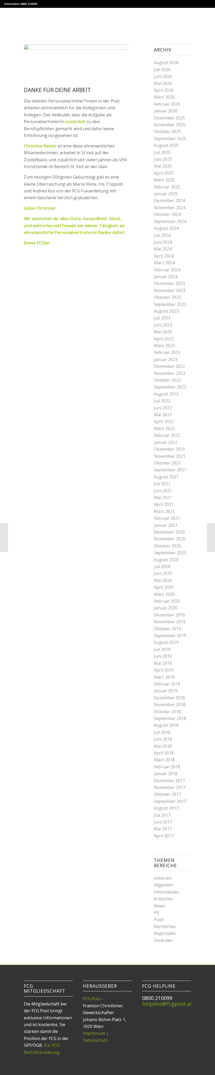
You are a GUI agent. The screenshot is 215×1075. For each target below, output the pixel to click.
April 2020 (164, 587)
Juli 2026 (162, 69)
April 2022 (164, 421)
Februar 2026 (167, 104)
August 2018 (166, 725)
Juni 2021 (163, 491)
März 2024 (164, 263)
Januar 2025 (166, 194)
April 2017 (164, 836)
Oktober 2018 (167, 711)
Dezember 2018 (169, 698)
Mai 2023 (163, 332)
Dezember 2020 (169, 532)
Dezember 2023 (169, 283)
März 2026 (164, 97)
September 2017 (170, 801)
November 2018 (169, 704)
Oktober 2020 (167, 546)
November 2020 (169, 539)
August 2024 (166, 228)
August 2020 (166, 560)
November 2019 (169, 622)
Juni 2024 (163, 242)
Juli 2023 (162, 318)
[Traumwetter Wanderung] (4, 537)
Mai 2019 (163, 663)
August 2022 (166, 394)
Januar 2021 (166, 525)
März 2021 (164, 511)
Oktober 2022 (167, 380)
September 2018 (170, 718)
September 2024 (170, 221)
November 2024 (169, 207)
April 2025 (164, 173)
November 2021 (169, 456)
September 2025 (170, 138)
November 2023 (169, 290)
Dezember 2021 (169, 449)
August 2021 (166, 477)
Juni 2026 (163, 76)
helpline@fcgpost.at (167, 1003)
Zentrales (163, 940)
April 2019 (164, 670)
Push (159, 919)
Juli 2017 (162, 815)
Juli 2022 (162, 401)
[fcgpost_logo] (107, 19)
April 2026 (164, 90)
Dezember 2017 (169, 781)
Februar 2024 (167, 270)
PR (156, 913)
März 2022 (164, 428)
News (159, 906)
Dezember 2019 (169, 615)
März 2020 (164, 594)
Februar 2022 (167, 435)
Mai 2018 (163, 746)
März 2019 (164, 677)
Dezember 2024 (169, 200)
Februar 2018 (167, 767)
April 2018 (164, 753)
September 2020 (170, 553)
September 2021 (170, 470)
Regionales (165, 933)
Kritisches (163, 899)
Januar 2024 (166, 276)
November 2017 (169, 787)
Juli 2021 (162, 484)
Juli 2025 (162, 152)
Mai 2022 (163, 415)
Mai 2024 (163, 249)
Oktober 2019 (167, 629)
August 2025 (166, 145)
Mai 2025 (163, 166)
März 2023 (164, 345)
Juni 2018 (163, 739)
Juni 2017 (163, 822)
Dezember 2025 (169, 118)
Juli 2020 (162, 566)
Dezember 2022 (169, 366)
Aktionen (163, 878)
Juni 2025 (163, 159)
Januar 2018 (166, 773)
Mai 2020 (163, 580)
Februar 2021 (167, 518)
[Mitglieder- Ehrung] (211, 537)
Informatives (166, 892)
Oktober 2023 (167, 297)
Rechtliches (165, 926)
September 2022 (170, 387)
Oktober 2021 (167, 463)
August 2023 (166, 311)
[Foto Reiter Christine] (76, 64)
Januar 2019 (166, 691)
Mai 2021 (163, 497)
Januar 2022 (166, 442)
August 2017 (166, 808)
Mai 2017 (163, 829)
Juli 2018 (162, 732)
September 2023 (170, 304)
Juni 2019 (163, 656)
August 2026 (166, 62)
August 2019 (166, 642)
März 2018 (164, 760)
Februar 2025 (167, 187)
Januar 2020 (166, 608)
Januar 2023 (166, 359)
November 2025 (169, 125)
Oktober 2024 (167, 214)
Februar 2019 (167, 684)
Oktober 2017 (167, 794)
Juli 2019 (162, 649)
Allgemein (163, 885)
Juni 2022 (163, 408)
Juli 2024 (162, 235)
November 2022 (169, 373)
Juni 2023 (163, 325)
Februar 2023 (167, 352)
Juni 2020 (163, 573)
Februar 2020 (167, 601)
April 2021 (164, 504)
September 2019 (170, 635)
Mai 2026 (163, 83)
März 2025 (164, 180)
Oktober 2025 (167, 131)
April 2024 (164, 256)
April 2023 (164, 339)
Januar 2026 (166, 111)
